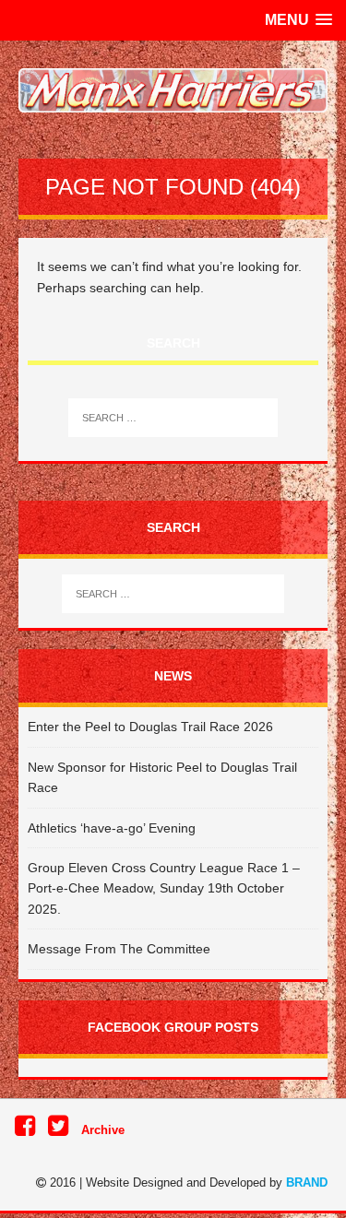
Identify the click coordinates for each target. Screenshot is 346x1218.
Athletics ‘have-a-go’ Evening (112, 828)
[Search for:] (173, 417)
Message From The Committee (119, 948)
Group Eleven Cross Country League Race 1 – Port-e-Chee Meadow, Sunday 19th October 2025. (164, 888)
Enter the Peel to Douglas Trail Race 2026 (150, 726)
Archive (103, 1130)
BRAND (307, 1182)
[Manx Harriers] (173, 90)
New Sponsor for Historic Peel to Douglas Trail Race (162, 777)
